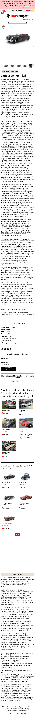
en (27, 10)
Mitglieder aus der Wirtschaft (15, 708)
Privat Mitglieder (28, 707)
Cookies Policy (17, 7)
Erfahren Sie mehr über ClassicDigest (12, 707)
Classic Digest (17, 17)
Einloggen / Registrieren (15, 10)
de (29, 10)
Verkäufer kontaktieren (8, 369)
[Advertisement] (17, 554)
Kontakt (26, 708)
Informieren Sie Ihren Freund (10, 71)
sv (32, 10)
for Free (28, 19)
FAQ (4, 10)
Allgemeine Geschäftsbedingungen (17, 710)
